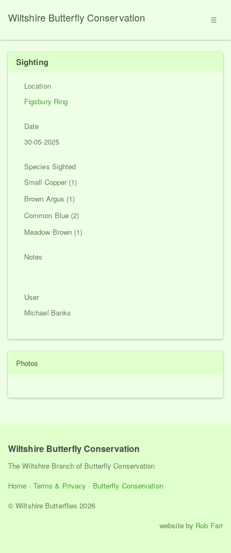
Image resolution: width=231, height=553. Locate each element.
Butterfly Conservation (128, 485)
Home (17, 485)
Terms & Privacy (59, 485)
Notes (33, 257)
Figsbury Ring (46, 101)
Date (31, 126)
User (31, 297)
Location (37, 86)
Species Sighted (50, 166)
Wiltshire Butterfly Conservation (76, 17)
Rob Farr (209, 525)
